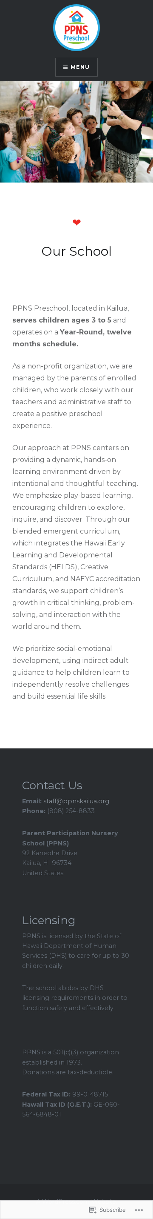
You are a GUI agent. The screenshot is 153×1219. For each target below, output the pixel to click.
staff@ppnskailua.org (76, 801)
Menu (80, 67)
